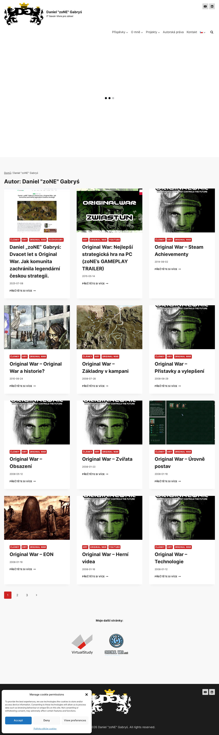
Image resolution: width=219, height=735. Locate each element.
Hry (24, 239)
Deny (46, 720)
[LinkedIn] (212, 6)
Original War (38, 239)
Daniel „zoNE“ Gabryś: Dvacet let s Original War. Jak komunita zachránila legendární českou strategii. (35, 261)
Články (15, 239)
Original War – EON (32, 554)
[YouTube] (205, 6)
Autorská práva (173, 32)
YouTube (114, 239)
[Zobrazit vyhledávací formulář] (212, 32)
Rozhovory (56, 239)
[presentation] (37, 210)
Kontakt (192, 32)
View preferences (75, 720)
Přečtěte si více (23, 290)
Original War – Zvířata (107, 459)
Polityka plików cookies (45, 728)
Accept (18, 720)
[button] (86, 694)
